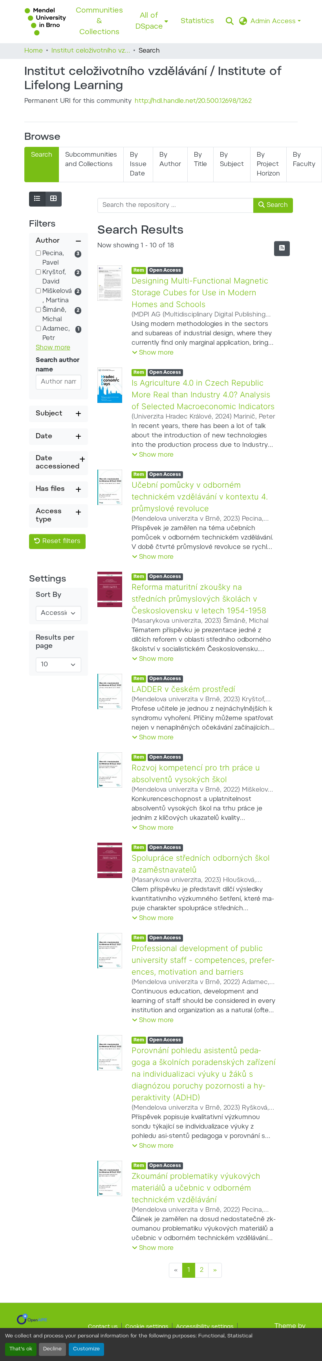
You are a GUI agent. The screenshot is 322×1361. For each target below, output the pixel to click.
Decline (52, 1349)
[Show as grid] (53, 199)
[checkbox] (38, 253)
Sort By (48, 595)
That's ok (20, 1349)
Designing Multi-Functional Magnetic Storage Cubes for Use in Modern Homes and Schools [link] (200, 292)
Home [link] (33, 51)
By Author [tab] (170, 160)
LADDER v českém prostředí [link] (183, 689)
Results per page (55, 642)
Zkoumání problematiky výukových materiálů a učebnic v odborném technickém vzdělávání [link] (196, 1187)
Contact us (103, 1327)
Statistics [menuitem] (197, 21)
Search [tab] (41, 155)
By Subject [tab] (232, 160)
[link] (32, 1319)
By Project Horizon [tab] (268, 164)
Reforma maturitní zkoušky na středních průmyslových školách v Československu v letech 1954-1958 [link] (199, 598)
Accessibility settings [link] (205, 1327)
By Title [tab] (200, 160)
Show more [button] (53, 348)
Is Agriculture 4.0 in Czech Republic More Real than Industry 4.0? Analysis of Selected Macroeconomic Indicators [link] (203, 394)
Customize (86, 1349)
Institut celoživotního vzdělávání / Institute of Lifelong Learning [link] (90, 51)
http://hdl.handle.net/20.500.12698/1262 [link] (193, 101)
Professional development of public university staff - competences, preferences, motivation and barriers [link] (203, 960)
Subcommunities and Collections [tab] (91, 160)
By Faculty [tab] (304, 160)
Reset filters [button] (60, 541)
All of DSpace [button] (149, 21)
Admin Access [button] (274, 21)
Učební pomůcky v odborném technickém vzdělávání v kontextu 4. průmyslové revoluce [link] (200, 496)
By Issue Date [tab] (138, 164)
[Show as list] (37, 199)
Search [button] (276, 205)
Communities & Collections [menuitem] (99, 21)
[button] (45, 21)
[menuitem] (151, 21)
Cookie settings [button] (146, 1327)
